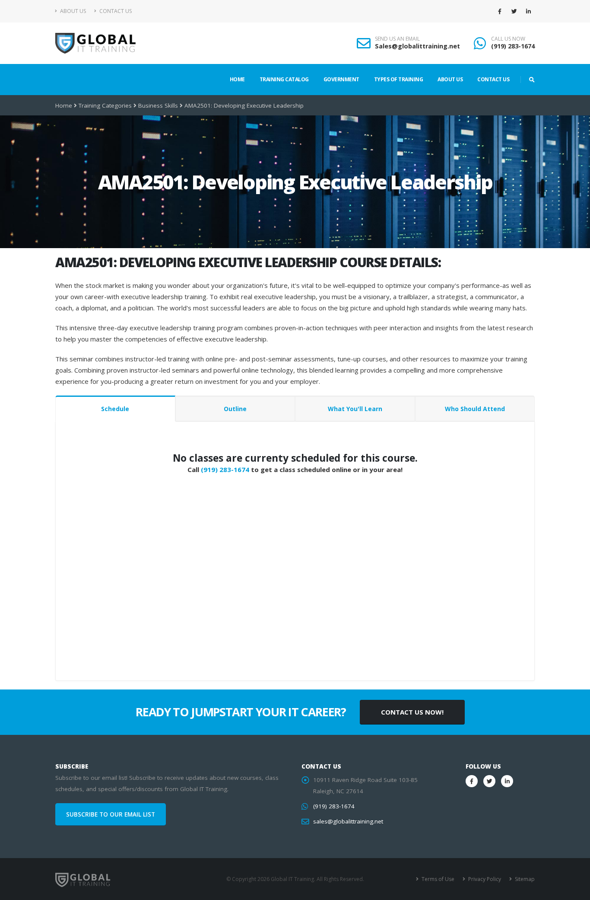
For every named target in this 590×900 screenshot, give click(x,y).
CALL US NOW (508, 39)
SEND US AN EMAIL (397, 39)
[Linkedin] (528, 11)
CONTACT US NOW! (412, 712)
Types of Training (398, 79)
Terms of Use (437, 879)
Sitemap (524, 879)
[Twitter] (514, 11)
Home (237, 79)
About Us (72, 11)
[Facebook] (500, 11)
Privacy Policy (484, 879)
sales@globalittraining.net (348, 821)
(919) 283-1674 (513, 46)
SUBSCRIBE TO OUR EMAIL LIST (110, 814)
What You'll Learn (355, 409)
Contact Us (115, 11)
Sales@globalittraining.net (417, 46)
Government (341, 79)
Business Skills (158, 105)
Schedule (115, 409)
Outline (235, 409)
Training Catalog (284, 79)
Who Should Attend (475, 409)
